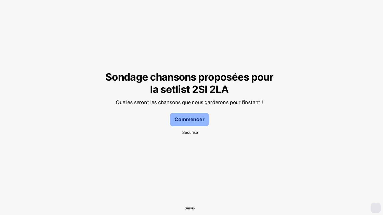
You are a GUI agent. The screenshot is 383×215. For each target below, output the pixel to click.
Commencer (189, 119)
